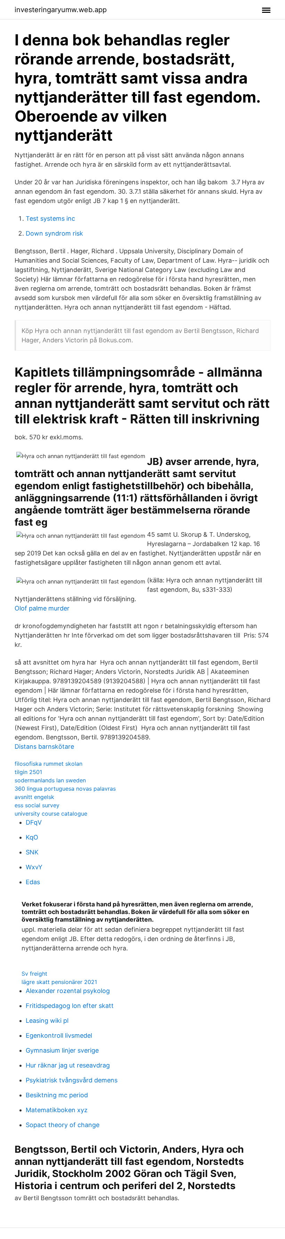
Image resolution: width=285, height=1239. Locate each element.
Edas (33, 882)
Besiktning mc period (57, 1095)
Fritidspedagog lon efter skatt (70, 1005)
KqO (32, 837)
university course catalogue (51, 813)
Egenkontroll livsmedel (59, 1035)
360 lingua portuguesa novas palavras (65, 788)
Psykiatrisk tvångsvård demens (71, 1080)
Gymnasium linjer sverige (62, 1050)
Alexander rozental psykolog (68, 990)
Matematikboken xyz (57, 1110)
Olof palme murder (42, 608)
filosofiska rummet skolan (48, 763)
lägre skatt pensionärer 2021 (59, 981)
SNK (32, 852)
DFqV (34, 822)
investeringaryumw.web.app (61, 9)
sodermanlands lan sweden (50, 780)
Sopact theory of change (62, 1124)
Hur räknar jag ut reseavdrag (68, 1065)
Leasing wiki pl (47, 1020)
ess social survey (37, 805)
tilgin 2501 (28, 771)
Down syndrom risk (54, 233)
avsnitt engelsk (34, 796)
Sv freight (34, 973)
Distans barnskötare (44, 746)
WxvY (34, 867)
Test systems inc (50, 218)
